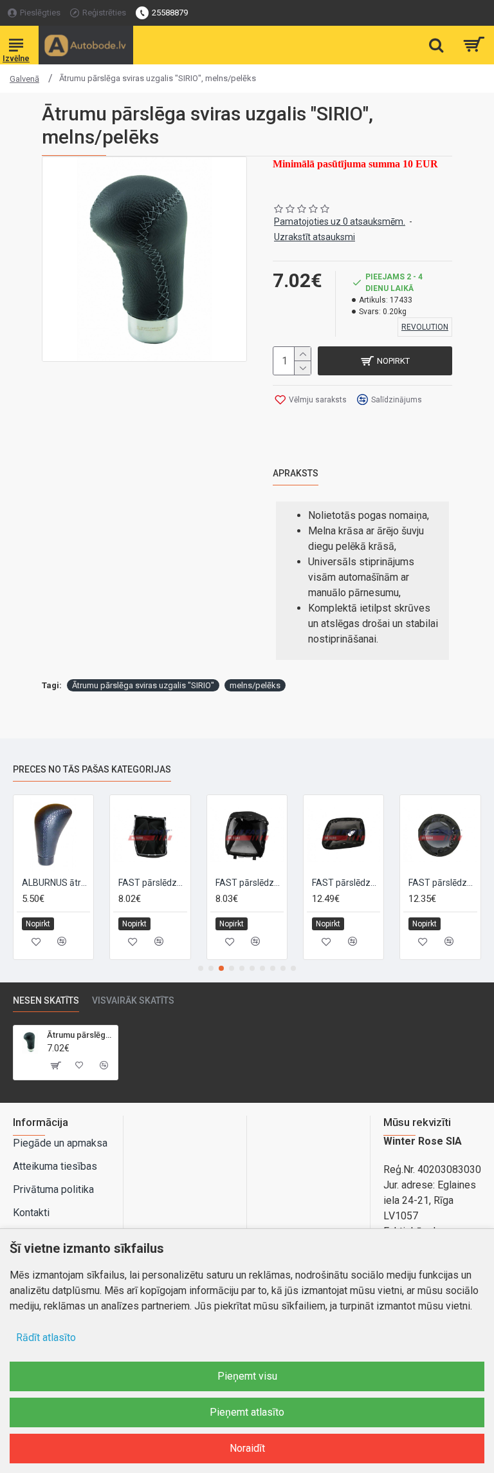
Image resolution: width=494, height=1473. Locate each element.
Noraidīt (247, 1448)
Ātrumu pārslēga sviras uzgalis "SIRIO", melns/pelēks (80, 1035)
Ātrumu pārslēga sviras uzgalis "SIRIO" (143, 685)
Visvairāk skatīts (133, 1000)
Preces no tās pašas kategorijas (92, 769)
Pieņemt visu (247, 1376)
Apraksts (295, 473)
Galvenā (24, 79)
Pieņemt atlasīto (247, 1412)
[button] (200, 968)
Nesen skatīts (46, 1000)
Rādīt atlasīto (46, 1337)
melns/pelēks (255, 685)
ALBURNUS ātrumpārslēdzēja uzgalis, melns (56, 882)
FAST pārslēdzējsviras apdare (152, 882)
